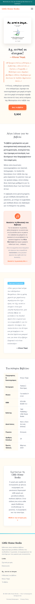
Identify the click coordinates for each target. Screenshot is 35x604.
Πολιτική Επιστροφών (12, 599)
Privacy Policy (24, 599)
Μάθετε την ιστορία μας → (17, 519)
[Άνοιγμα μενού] (32, 9)
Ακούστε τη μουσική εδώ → (17, 261)
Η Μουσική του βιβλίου (9, 575)
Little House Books (11, 8)
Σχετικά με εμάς (7, 562)
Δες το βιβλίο (17, 107)
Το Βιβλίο (5, 582)
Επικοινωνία (6, 566)
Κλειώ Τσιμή (6, 579)
